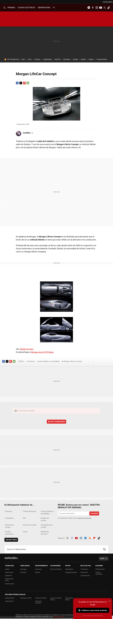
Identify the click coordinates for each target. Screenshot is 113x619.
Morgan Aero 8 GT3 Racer (42, 352)
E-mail (27, 83)
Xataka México (9, 598)
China (29, 59)
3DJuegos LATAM (25, 598)
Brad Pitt (57, 59)
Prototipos (31, 361)
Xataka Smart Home (9, 579)
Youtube (100, 7)
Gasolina (37, 59)
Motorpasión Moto (71, 572)
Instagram (96, 7)
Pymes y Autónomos (99, 573)
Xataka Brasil (9, 601)
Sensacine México (41, 598)
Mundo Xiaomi (9, 584)
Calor (23, 59)
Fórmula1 (8, 511)
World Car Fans (26, 349)
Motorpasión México (69, 599)
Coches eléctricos (29, 511)
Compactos (9, 518)
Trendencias (84, 569)
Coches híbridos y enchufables (48, 361)
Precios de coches (30, 525)
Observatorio (44, 8)
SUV (24, 518)
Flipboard (24, 83)
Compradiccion (85, 575)
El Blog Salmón (100, 569)
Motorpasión (69, 569)
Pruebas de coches (45, 519)
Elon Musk (66, 59)
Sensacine (38, 569)
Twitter (104, 7)
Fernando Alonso (102, 59)
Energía (75, 59)
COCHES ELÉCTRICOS (26, 8)
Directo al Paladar (55, 569)
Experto (91, 59)
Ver (57, 421)
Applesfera (8, 575)
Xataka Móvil (9, 572)
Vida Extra (23, 572)
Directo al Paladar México (55, 599)
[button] (27, 132)
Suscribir (94, 513)
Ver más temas (11, 540)
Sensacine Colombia (38, 602)
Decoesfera (84, 572)
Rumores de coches (9, 526)
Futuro (25, 532)
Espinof (37, 572)
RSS (90, 538)
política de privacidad (84, 518)
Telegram (88, 7)
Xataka (7, 569)
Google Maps (47, 59)
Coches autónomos (9, 533)
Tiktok (108, 7)
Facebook (92, 7)
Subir (102, 558)
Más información (58, 616)
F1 (54, 8)
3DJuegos (23, 569)
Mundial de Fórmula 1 (45, 533)
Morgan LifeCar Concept (73, 361)
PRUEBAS (11, 8)
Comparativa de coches (46, 526)
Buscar (104, 549)
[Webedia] (108, 1)
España (83, 59)
